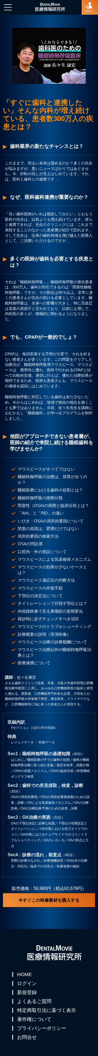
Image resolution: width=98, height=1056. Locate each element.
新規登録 (27, 992)
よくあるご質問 (34, 1001)
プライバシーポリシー (41, 1028)
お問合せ (27, 1037)
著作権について (34, 1019)
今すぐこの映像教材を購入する (49, 900)
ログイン (27, 983)
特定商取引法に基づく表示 (46, 1010)
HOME (24, 974)
